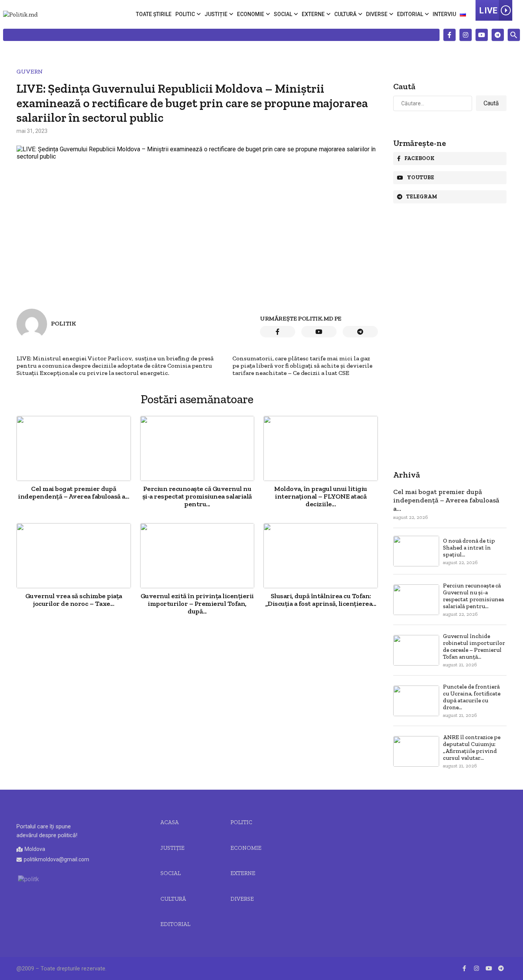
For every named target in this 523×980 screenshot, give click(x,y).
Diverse (376, 14)
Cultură (345, 14)
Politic (185, 14)
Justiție (215, 14)
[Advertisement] (197, 687)
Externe (313, 14)
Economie (250, 14)
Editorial (410, 14)
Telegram (421, 196)
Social (283, 14)
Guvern (29, 71)
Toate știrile (154, 14)
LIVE (488, 10)
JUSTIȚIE (172, 847)
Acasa (169, 822)
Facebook (419, 158)
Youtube (420, 177)
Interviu (444, 14)
